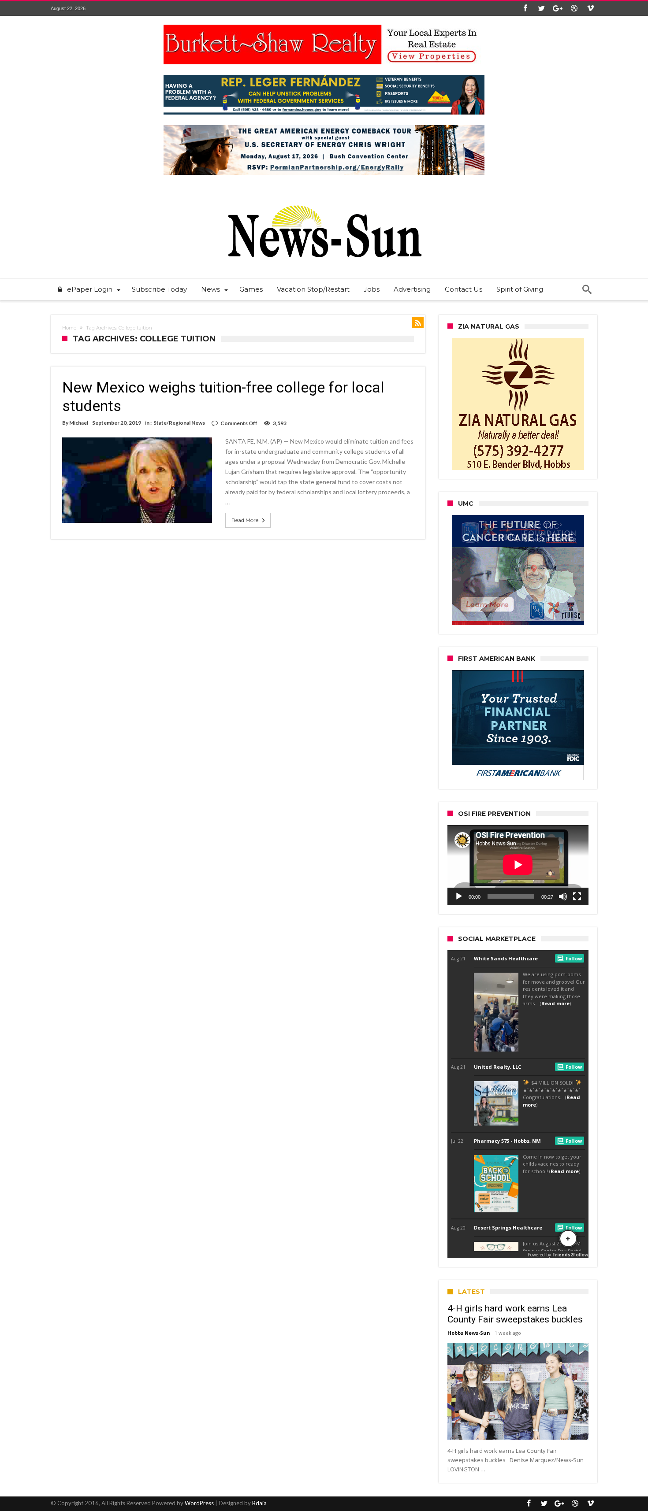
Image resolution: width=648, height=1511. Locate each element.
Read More (244, 520)
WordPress (199, 1503)
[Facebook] (525, 8)
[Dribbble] (574, 8)
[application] (517, 865)
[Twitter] (541, 8)
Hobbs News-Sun (468, 1333)
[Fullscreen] (577, 896)
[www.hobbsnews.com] (324, 199)
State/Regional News (179, 422)
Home (69, 328)
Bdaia (259, 1503)
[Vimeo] (590, 8)
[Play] (458, 896)
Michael (78, 422)
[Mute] (563, 896)
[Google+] (558, 8)
